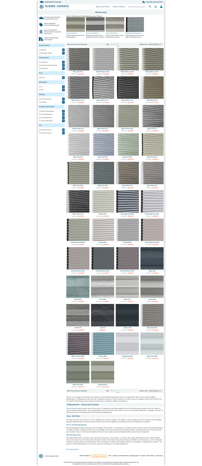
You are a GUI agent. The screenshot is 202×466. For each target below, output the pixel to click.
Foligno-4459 (127, 329)
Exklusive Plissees (46, 133)
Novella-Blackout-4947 (152, 215)
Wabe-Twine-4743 (152, 187)
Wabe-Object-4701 (152, 101)
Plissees (69, 397)
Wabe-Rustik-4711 (102, 130)
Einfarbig (43, 50)
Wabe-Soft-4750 (127, 158)
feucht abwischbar (46, 99)
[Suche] (150, 6)
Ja (41, 86)
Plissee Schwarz (103, 432)
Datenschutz (150, 455)
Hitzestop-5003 (102, 386)
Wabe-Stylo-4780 (152, 329)
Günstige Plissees (46, 130)
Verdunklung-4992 (127, 357)
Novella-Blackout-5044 (78, 272)
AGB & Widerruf (85, 455)
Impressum (159, 455)
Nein (42, 90)
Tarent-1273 (127, 300)
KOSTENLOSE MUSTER (154, 2)
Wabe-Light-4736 (78, 73)
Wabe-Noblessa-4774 (77, 101)
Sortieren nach (143, 44)
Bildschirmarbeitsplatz (47, 111)
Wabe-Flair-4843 (102, 187)
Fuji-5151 (103, 329)
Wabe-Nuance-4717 (102, 101)
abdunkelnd (44, 68)
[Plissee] (66, 7)
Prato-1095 (102, 300)
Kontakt (142, 455)
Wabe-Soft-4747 (152, 130)
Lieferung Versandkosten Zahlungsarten (125, 455)
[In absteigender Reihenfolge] (162, 44)
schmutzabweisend (46, 117)
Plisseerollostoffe (72, 408)
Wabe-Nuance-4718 (127, 101)
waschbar (44, 102)
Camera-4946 (102, 357)
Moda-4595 (152, 272)
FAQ (109, 455)
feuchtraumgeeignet (46, 114)
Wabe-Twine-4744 (78, 215)
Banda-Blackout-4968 (127, 215)
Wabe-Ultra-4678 (152, 158)
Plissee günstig (97, 444)
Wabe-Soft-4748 (78, 158)
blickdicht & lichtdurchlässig (49, 65)
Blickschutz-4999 (152, 357)
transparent (44, 62)
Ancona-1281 (152, 300)
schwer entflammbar (47, 121)
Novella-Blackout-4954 (78, 243)
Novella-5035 (102, 243)
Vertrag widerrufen (99, 456)
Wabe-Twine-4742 (127, 187)
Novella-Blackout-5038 (152, 243)
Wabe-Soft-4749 (102, 158)
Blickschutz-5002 (78, 386)
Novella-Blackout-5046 (127, 272)
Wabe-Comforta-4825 (77, 357)
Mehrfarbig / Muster (46, 53)
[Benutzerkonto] (161, 6)
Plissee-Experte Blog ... (73, 449)
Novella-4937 (102, 215)
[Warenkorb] (155, 6)
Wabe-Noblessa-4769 (127, 73)
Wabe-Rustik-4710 (78, 130)
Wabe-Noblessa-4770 (152, 73)
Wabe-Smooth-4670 (127, 130)
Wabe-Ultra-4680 (78, 187)
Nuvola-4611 (78, 300)
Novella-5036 (127, 243)
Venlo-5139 (78, 329)
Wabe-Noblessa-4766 (102, 73)
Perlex (43, 77)
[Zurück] (111, 44)
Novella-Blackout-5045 (102, 272)
